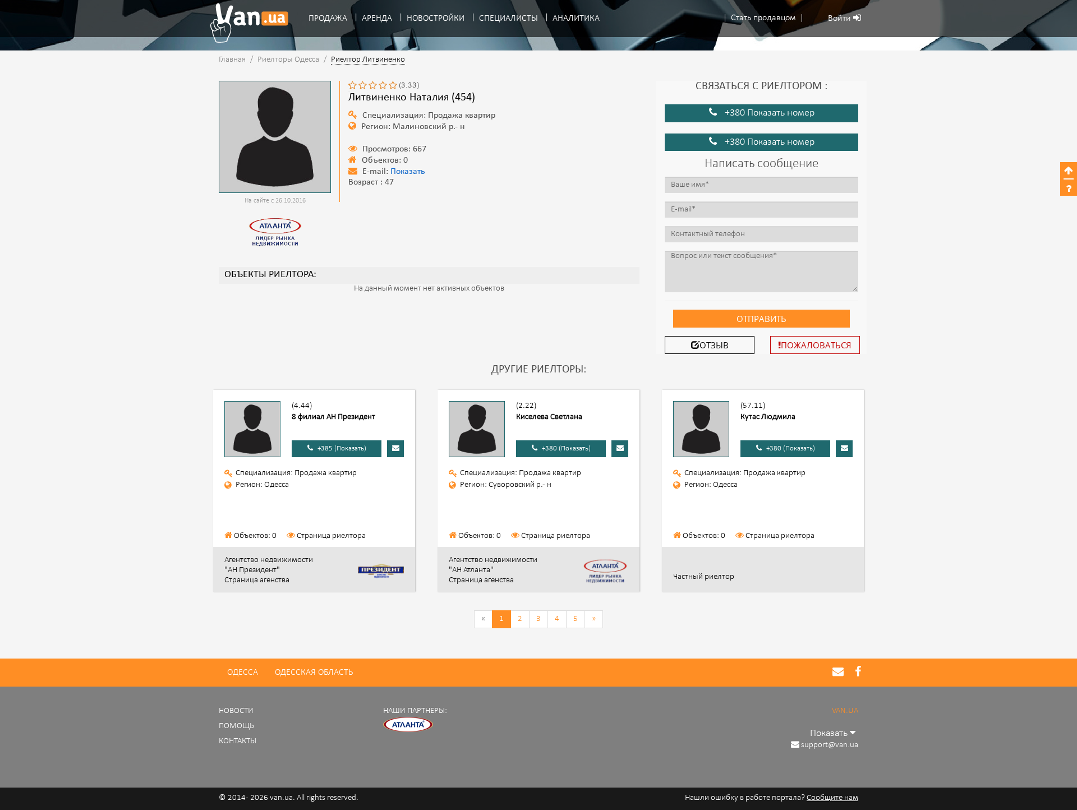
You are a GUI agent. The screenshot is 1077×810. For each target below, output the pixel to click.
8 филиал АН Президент (333, 417)
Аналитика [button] (576, 18)
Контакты (237, 741)
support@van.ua (829, 745)
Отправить (761, 318)
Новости (236, 711)
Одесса (242, 672)
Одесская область (314, 672)
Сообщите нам (832, 798)
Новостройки (435, 18)
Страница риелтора (331, 536)
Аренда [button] (377, 18)
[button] (763, 18)
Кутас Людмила (767, 417)
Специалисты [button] (508, 18)
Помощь (236, 726)
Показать (407, 172)
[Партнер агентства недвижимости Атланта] (408, 725)
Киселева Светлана (549, 417)
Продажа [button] (328, 18)
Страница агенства (256, 580)
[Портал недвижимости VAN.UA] (245, 23)
